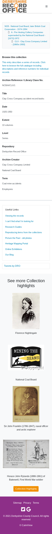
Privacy (27, 503)
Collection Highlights (26, 489)
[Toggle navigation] (46, 6)
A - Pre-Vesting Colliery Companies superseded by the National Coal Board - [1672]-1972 (26, 35)
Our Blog (9, 254)
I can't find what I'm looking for (19, 221)
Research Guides (13, 227)
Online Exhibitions (13, 249)
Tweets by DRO (12, 266)
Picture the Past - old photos (18, 238)
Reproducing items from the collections (23, 232)
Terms (36, 503)
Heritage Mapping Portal (16, 243)
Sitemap (17, 503)
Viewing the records (14, 215)
